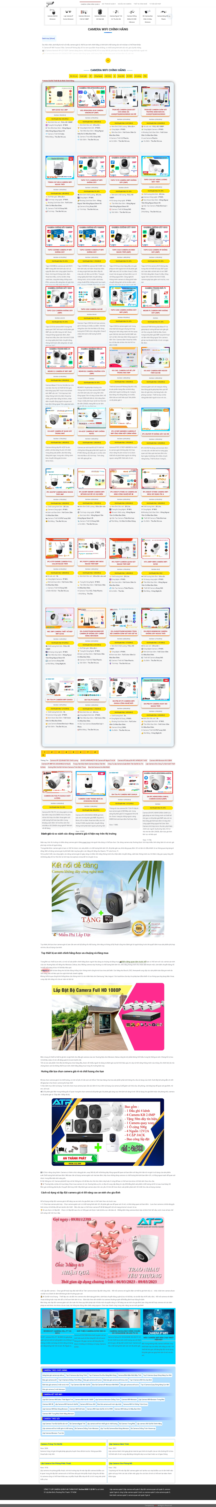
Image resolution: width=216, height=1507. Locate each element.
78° (90, 76)
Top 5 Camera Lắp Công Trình (76, 1375)
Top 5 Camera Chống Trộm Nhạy (70, 1380)
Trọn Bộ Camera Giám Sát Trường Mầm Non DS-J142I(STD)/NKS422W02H (155, 112)
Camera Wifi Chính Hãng (108, 29)
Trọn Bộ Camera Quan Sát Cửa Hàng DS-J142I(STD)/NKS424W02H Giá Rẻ (123, 112)
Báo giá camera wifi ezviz (92, 1380)
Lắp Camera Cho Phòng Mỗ (120, 1463)
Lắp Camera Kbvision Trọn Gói (53, 1433)
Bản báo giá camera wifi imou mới (116, 1380)
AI (114, 76)
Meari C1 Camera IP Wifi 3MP (60, 371)
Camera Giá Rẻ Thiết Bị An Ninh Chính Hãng (58, 81)
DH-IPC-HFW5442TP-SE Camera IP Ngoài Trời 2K (98, 760)
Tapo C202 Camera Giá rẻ (91, 309)
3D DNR (129, 76)
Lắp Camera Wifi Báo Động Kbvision (55, 1409)
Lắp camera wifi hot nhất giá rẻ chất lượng (102, 1424)
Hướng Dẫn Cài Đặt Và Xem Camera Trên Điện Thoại (67, 767)
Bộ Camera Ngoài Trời (77, 1424)
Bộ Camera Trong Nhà (127, 1424)
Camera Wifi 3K (48, 1404)
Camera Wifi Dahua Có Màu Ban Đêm (128, 1409)
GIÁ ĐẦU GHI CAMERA (124, 4)
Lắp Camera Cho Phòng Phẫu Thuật (56, 1463)
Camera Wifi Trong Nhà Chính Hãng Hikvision (58, 1414)
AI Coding (138, 76)
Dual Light (83, 76)
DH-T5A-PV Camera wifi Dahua (60, 700)
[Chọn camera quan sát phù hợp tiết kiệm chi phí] (170, 17)
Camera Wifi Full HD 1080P (84, 1399)
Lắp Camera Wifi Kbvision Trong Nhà (151, 1399)
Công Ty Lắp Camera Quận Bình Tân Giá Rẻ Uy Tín (125, 764)
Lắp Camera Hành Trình (119, 1444)
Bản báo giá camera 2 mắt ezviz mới (56, 1385)
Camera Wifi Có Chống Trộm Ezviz (135, 1404)
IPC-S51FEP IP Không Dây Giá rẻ (155, 434)
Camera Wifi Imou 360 (88, 1404)
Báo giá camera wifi (50, 1380)
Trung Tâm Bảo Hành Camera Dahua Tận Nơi (89, 764)
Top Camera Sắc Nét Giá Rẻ (80, 1385)
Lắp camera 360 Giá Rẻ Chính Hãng (149, 1424)
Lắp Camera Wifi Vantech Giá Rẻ (66, 1404)
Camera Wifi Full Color (77, 1409)
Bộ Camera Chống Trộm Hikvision (87, 1428)
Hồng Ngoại (98, 76)
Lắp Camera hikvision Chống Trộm (107, 1399)
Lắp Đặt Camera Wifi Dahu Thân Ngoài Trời (58, 1399)
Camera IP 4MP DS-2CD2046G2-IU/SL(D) (56, 764)
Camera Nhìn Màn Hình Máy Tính (129, 1375)
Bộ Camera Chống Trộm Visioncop (143, 1428)
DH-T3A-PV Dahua (91, 700)
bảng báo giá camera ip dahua (53, 1375)
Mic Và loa (73, 76)
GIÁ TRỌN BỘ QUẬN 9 (109, 4)
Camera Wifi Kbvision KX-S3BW (161, 760)
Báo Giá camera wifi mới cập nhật (109, 1404)
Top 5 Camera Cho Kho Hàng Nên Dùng (102, 1375)
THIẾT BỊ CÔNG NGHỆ (140, 4)
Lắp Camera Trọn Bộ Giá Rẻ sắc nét (55, 1424)
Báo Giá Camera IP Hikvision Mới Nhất (105, 1385)
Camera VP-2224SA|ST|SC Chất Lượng (64, 760)
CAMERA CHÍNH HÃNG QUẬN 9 (90, 4)
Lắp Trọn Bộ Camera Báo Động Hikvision (114, 1428)
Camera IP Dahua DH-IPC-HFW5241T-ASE (132, 760)
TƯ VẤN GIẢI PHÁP (155, 4)
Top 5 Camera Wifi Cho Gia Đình (140, 1380)
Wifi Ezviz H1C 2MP (60, 110)
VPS (155, 1505)
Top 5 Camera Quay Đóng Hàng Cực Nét (157, 1375)
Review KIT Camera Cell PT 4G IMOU (57, 1332)
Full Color (108, 76)
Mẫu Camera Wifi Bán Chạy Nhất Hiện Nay (159, 1339)
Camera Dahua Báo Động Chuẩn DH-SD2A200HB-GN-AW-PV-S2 (125, 1332)
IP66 (145, 76)
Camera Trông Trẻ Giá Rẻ (51, 1444)
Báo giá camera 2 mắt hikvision (54, 1389)
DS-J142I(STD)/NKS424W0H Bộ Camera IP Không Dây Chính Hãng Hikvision (92, 633)
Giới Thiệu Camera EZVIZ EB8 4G (91, 1331)
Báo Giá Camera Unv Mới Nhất (99, 767)
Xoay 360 (121, 76)
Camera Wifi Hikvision (129, 1399)
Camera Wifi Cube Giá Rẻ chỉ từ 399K (100, 1409)
